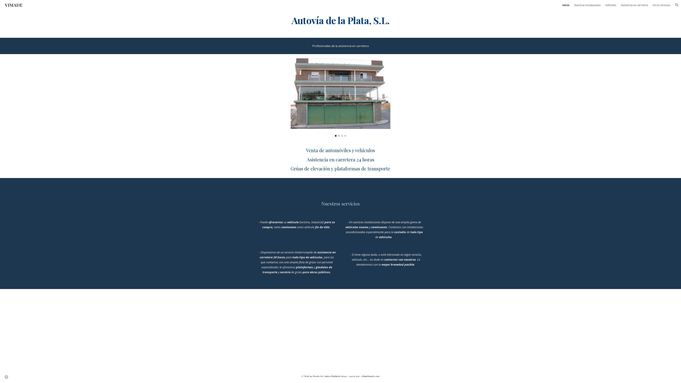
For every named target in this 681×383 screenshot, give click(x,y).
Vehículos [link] (610, 5)
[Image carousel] (340, 97)
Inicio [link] (565, 5)
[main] (340, 20)
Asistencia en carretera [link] (634, 5)
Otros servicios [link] (661, 5)
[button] (676, 5)
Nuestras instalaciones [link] (587, 5)
